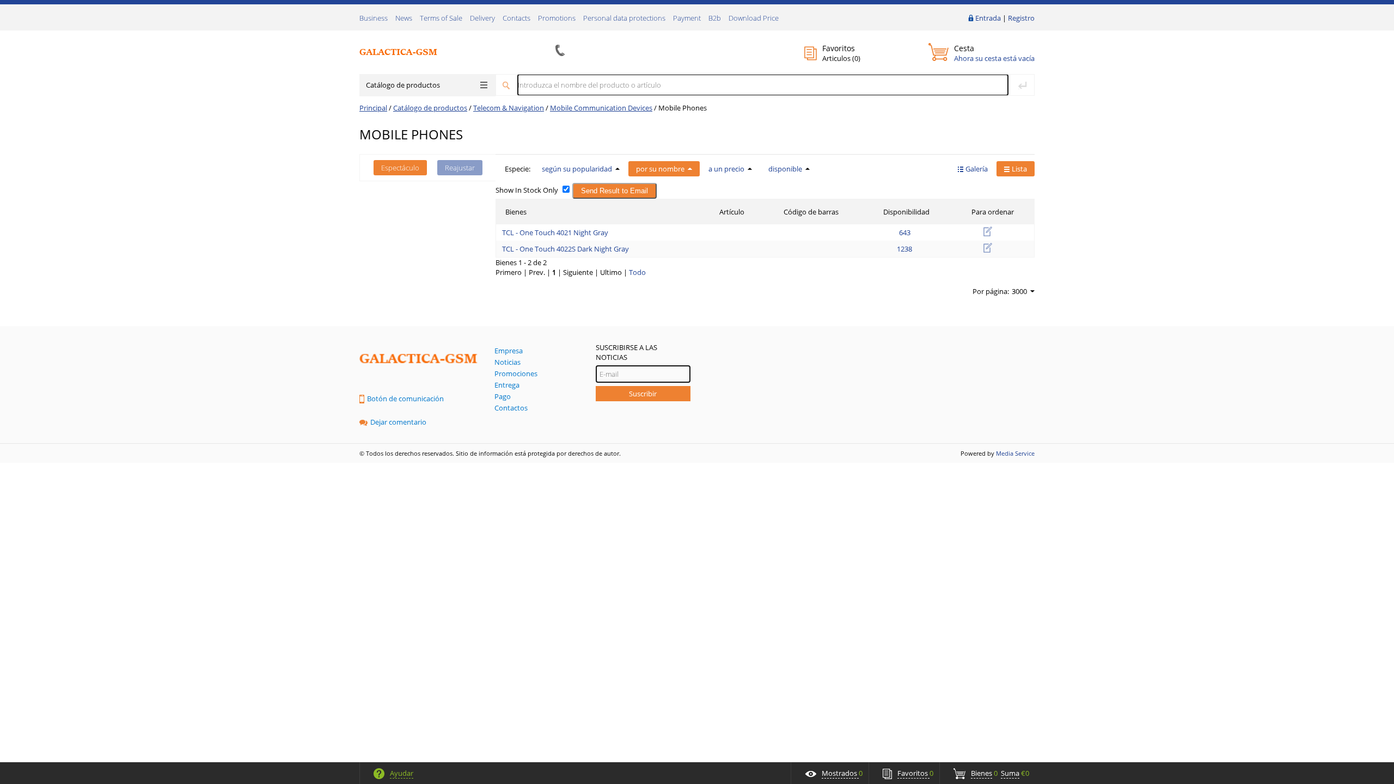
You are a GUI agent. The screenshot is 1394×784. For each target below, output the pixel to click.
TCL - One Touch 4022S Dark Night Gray (565, 249)
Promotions (557, 18)
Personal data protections (624, 18)
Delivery (482, 18)
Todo (637, 272)
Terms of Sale (441, 18)
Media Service (1015, 453)
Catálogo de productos (403, 85)
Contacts (516, 18)
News (403, 18)
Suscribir (643, 394)
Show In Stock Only (527, 190)
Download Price (754, 18)
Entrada (988, 18)
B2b (714, 18)
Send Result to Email (614, 191)
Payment (687, 18)
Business (373, 18)
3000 (1019, 291)
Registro (1021, 18)
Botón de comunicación (405, 398)
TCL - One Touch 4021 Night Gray (555, 232)
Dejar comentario (398, 422)
